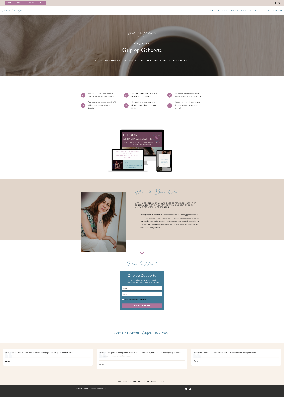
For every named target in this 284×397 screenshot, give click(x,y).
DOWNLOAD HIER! (142, 306)
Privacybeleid (150, 381)
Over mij (222, 10)
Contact (277, 10)
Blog (267, 10)
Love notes (255, 10)
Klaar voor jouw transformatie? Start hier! (25, 2)
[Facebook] (279, 2)
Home (212, 10)
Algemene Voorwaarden (129, 381)
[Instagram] (275, 2)
